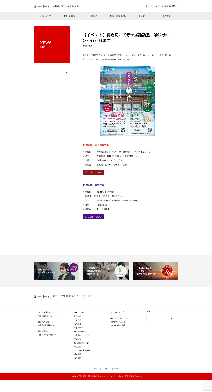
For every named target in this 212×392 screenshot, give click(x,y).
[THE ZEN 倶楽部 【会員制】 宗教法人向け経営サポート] (155, 279)
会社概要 (77, 324)
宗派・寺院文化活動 (118, 16)
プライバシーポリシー (101, 369)
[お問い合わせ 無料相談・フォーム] (56, 279)
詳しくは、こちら (93, 172)
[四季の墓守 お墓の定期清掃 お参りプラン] (106, 279)
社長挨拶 (77, 316)
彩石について (45, 16)
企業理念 (77, 320)
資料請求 (166, 16)
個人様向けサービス (82, 343)
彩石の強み (78, 328)
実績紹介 (77, 339)
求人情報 (142, 16)
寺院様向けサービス (82, 335)
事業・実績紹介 (70, 16)
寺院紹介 (93, 16)
